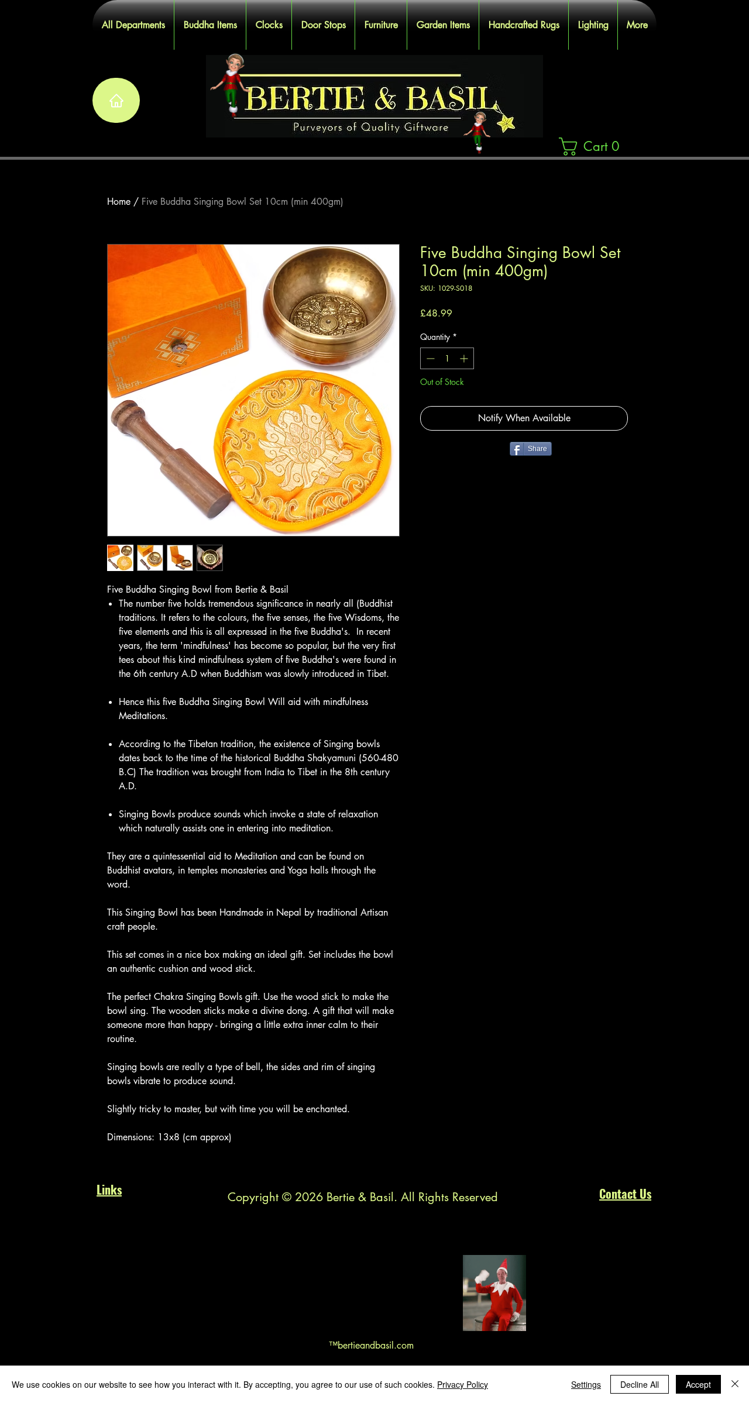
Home (118, 201)
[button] (594, 146)
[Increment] (465, 358)
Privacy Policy (462, 1384)
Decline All (639, 1384)
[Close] (735, 1384)
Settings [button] (586, 1384)
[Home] (116, 100)
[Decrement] (429, 358)
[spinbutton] (447, 358)
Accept (698, 1384)
